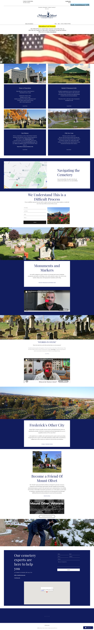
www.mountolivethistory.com (29, 142)
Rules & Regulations (51, 31)
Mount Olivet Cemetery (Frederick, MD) (25, 146)
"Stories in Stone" (28, 138)
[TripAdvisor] (69, 2)
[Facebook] (70, 2)
